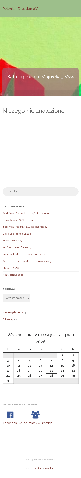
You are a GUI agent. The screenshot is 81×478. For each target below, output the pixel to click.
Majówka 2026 (11, 268)
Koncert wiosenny (12, 240)
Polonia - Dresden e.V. (20, 8)
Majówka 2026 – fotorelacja (18, 247)
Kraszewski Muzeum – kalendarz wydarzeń (26, 254)
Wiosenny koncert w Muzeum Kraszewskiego (27, 261)
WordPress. (51, 468)
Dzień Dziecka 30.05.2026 (17, 233)
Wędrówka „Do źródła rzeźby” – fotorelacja (26, 213)
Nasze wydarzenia (13, 312)
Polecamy (8, 319)
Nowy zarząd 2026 (13, 274)
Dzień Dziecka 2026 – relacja (18, 220)
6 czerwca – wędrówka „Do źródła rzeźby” (25, 226)
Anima (38, 468)
